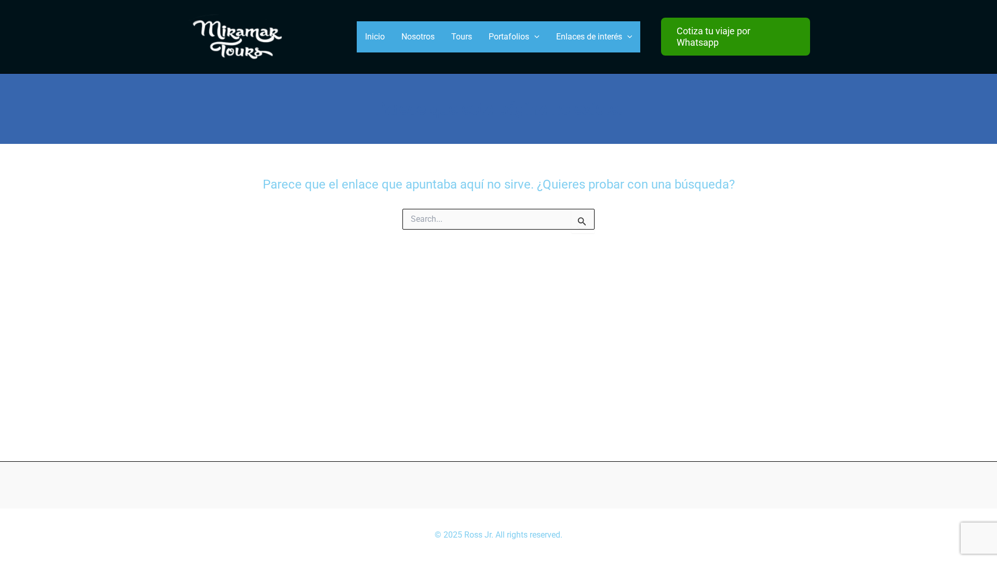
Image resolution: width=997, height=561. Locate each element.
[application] (534, 36)
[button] (735, 37)
